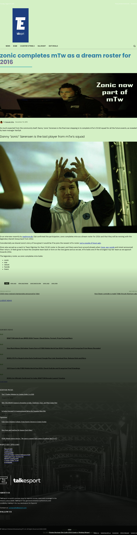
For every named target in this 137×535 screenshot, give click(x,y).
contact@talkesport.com (18, 508)
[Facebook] (2, 517)
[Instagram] (7, 517)
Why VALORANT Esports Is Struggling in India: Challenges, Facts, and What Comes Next (29, 403)
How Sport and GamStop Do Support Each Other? (17, 430)
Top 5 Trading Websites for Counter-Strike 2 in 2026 (18, 394)
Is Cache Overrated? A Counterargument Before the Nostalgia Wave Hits (24, 411)
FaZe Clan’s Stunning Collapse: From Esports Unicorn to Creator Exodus (24, 422)
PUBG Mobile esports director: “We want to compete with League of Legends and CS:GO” (29, 438)
